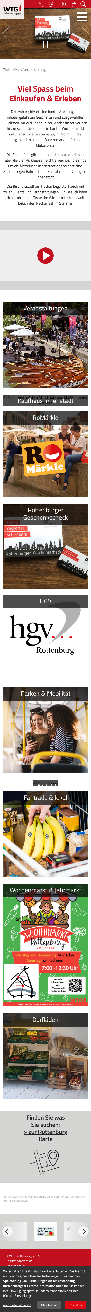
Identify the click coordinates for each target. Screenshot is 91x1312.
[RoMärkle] (45, 454)
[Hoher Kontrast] (33, 4)
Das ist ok (75, 1304)
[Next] (83, 1231)
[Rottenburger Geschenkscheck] (45, 546)
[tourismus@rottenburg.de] (52, 4)
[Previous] (7, 1231)
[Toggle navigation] (82, 17)
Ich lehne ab (49, 1304)
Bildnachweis (11, 1197)
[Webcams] (63, 4)
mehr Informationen (17, 1304)
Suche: (84, 4)
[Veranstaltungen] (45, 345)
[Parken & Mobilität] (45, 730)
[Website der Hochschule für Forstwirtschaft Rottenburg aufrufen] (45, 1231)
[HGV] (45, 637)
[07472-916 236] (42, 4)
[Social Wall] (74, 4)
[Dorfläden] (45, 1056)
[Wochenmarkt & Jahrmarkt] (45, 945)
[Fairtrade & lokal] (45, 834)
